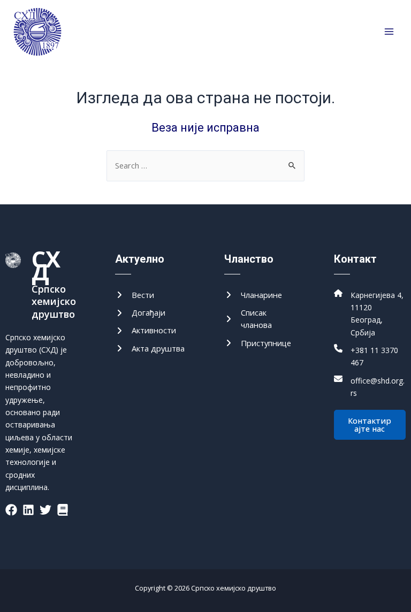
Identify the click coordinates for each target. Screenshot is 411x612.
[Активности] (145, 330)
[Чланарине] (253, 295)
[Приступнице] (257, 343)
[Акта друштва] (150, 348)
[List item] (11, 510)
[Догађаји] (140, 313)
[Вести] (134, 295)
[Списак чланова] (260, 319)
